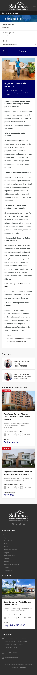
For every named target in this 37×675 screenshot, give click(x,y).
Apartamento (8, 538)
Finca (6, 547)
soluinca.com (21, 341)
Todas (5, 535)
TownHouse (8, 570)
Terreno (6, 568)
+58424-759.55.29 (20, 379)
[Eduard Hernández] (8, 367)
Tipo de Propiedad (7, 33)
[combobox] (18, 28)
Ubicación (4, 41)
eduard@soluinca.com (21, 364)
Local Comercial (9, 556)
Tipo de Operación (7, 24)
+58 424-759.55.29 (11, 13)
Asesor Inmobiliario (10, 93)
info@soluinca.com (11, 658)
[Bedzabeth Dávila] (8, 380)
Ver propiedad (18, 407)
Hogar (20, 93)
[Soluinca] (18, 9)
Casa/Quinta (8, 541)
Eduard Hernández (22, 361)
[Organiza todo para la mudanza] (18, 69)
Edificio (6, 544)
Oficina (6, 559)
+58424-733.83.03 (20, 366)
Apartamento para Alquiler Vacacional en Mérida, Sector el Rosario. (18, 417)
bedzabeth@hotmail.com (22, 377)
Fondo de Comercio (11, 550)
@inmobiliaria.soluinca (22, 338)
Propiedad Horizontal (11, 565)
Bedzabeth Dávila (21, 374)
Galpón (6, 553)
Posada (6, 562)
